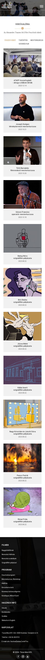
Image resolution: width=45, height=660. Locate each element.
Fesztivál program (8, 575)
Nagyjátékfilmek (8, 550)
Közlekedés (6, 612)
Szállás (4, 616)
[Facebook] (18, 656)
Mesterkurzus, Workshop (11, 579)
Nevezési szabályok (9, 558)
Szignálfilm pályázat (9, 563)
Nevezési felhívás (8, 554)
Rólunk (4, 608)
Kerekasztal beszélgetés (11, 591)
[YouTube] (27, 656)
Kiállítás (5, 583)
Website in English (8, 620)
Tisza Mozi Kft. (7, 633)
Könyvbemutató (8, 587)
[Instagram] (23, 656)
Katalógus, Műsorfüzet (10, 596)
